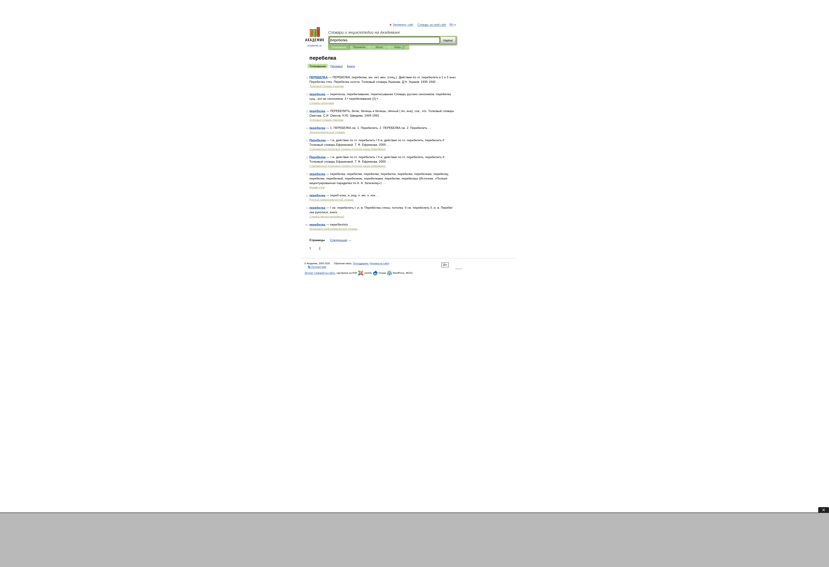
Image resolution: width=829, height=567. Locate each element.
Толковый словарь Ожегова (326, 120)
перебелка (317, 94)
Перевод (336, 66)
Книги (379, 47)
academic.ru (314, 45)
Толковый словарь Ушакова (326, 86)
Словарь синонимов (321, 103)
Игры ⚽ (399, 47)
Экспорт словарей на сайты (319, 273)
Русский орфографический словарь (331, 199)
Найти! (448, 40)
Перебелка (317, 140)
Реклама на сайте (379, 263)
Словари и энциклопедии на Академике (364, 32)
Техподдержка (360, 263)
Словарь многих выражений (326, 216)
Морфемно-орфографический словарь (333, 229)
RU (451, 24)
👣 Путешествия (317, 267)
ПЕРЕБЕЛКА (318, 77)
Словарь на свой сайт (432, 24)
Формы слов (316, 187)
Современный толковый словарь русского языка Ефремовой (347, 149)
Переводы (359, 47)
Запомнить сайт (403, 24)
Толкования (338, 47)
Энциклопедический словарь (327, 132)
